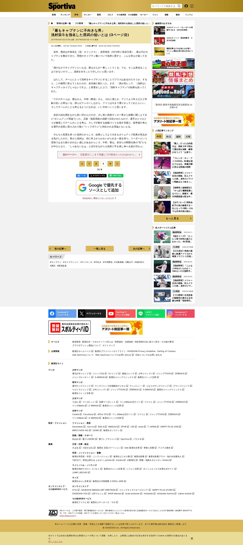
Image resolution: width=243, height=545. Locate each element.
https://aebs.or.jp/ (68, 516)
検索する (179, 6)
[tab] (76, 15)
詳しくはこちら (55, 541)
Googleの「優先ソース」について (98, 198)
